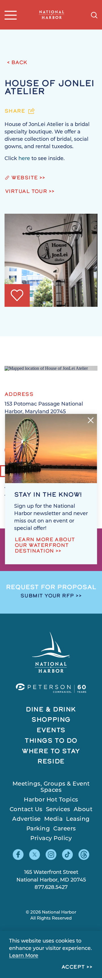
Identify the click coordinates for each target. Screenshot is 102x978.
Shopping (51, 720)
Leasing (78, 819)
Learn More (23, 956)
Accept (73, 967)
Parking (38, 829)
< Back (17, 63)
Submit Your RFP (47, 596)
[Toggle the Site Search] (94, 14)
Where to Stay (51, 751)
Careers (64, 829)
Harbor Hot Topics (51, 800)
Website (24, 178)
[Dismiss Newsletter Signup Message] (90, 420)
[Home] (51, 15)
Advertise (26, 819)
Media (53, 819)
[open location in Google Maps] (46, 368)
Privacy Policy (51, 838)
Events (51, 730)
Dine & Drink (51, 710)
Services (58, 810)
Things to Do (51, 741)
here (24, 158)
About (83, 810)
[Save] (17, 295)
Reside (50, 762)
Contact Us (26, 810)
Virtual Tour (26, 191)
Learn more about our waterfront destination (45, 546)
